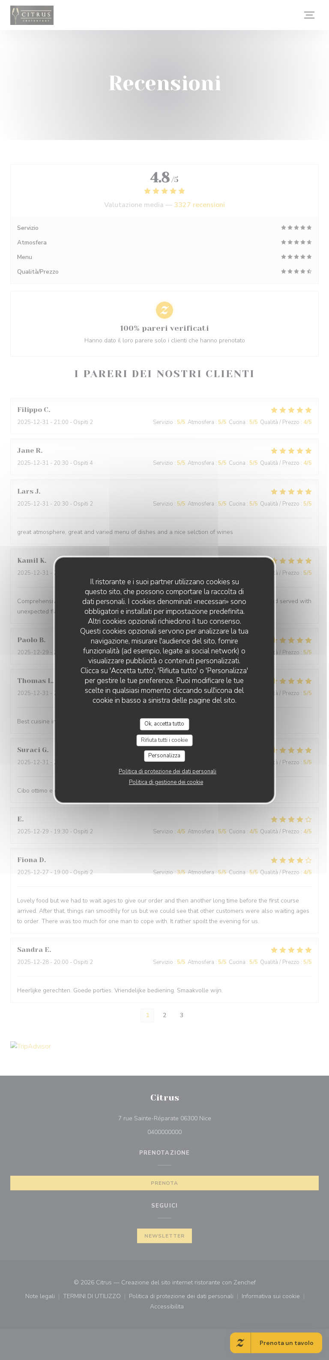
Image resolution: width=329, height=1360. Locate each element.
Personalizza (164, 755)
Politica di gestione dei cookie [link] (166, 782)
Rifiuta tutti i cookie (164, 740)
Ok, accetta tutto (164, 724)
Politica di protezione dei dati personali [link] (167, 771)
